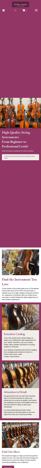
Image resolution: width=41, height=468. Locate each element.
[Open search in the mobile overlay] (15, 10)
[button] (36, 10)
